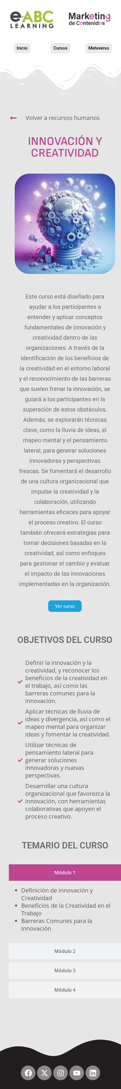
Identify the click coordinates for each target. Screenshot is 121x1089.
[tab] (65, 872)
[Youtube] (76, 1073)
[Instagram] (60, 1073)
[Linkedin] (92, 1073)
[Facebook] (28, 1073)
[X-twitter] (44, 1073)
